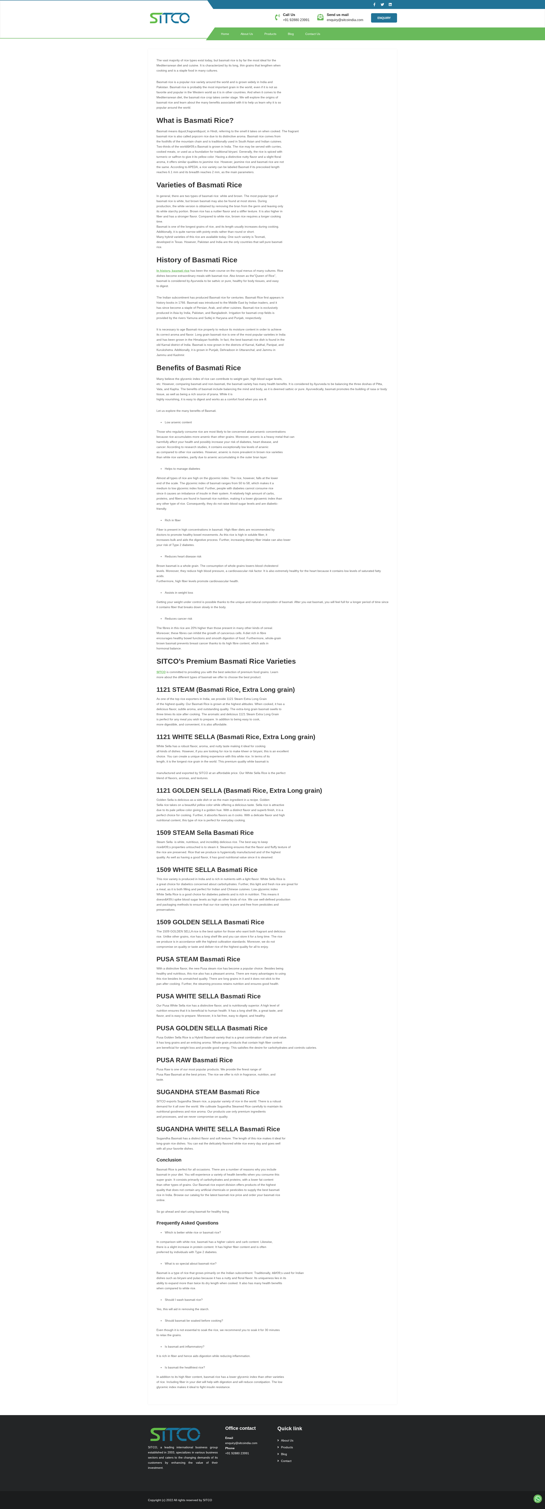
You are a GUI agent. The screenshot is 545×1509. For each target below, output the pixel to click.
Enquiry (384, 18)
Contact (286, 1461)
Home (225, 34)
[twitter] (382, 4)
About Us (247, 34)
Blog (291, 34)
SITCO (161, 672)
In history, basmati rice (172, 270)
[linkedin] (390, 4)
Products (270, 34)
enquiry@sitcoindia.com (345, 20)
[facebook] (374, 4)
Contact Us (312, 34)
